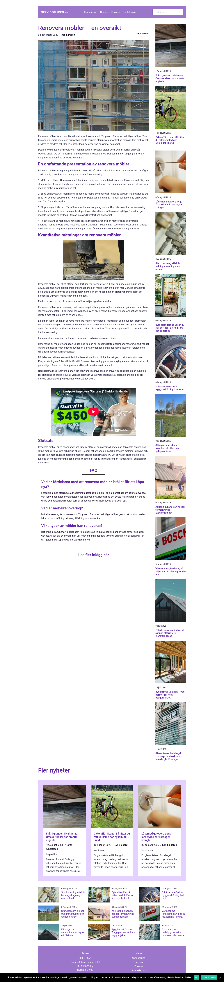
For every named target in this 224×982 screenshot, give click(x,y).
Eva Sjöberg (121, 845)
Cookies (115, 12)
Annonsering (90, 12)
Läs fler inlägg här (93, 555)
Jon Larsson (68, 34)
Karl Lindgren (169, 845)
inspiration (51, 854)
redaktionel (143, 33)
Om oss (104, 12)
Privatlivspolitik (209, 977)
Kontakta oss (130, 12)
